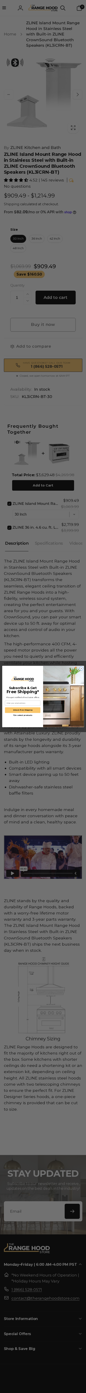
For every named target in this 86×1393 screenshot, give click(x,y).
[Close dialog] (81, 668)
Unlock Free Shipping (22, 710)
